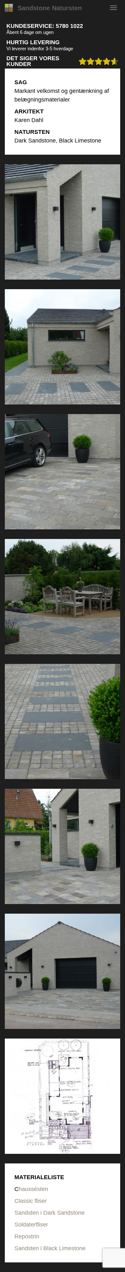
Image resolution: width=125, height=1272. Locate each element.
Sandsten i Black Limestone (50, 1248)
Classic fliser (30, 1201)
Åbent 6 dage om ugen (30, 32)
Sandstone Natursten (50, 8)
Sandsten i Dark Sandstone (49, 1213)
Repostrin (26, 1236)
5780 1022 (69, 26)
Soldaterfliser (31, 1224)
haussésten (33, 1189)
